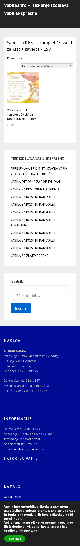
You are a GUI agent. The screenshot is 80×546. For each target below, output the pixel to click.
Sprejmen (15, 538)
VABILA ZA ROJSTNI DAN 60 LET (33, 233)
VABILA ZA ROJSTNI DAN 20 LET (33, 197)
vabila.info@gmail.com (29, 449)
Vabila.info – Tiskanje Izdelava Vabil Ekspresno (36, 9)
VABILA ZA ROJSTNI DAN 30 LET (33, 204)
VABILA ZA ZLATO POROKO (30, 256)
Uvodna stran (13, 497)
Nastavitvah (28, 530)
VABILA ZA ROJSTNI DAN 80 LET (33, 248)
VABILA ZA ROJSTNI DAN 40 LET (33, 212)
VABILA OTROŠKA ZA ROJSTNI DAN (35, 182)
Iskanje (20, 308)
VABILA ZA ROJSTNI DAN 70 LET (33, 240)
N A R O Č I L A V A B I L (20, 459)
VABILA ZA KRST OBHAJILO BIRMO (35, 189)
